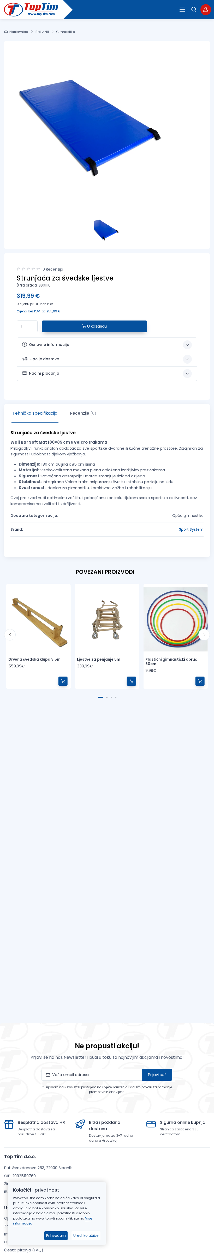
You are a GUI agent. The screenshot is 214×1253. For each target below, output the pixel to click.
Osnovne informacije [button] (49, 344)
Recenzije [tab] (83, 413)
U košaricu (96, 326)
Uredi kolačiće (86, 1235)
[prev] (10, 634)
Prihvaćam (56, 1235)
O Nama (12, 1242)
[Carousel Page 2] (107, 697)
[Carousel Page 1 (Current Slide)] (100, 697)
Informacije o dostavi (24, 1234)
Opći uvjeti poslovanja (25, 1218)
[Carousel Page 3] (111, 697)
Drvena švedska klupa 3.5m (34, 659)
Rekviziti (42, 31)
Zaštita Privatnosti (22, 1226)
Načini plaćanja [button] (44, 373)
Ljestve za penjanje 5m (98, 659)
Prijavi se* (157, 1074)
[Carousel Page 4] (115, 697)
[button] (194, 9)
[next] (204, 634)
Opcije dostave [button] (44, 359)
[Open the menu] (182, 9)
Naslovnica (18, 31)
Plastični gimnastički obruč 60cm (171, 661)
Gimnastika (65, 31)
